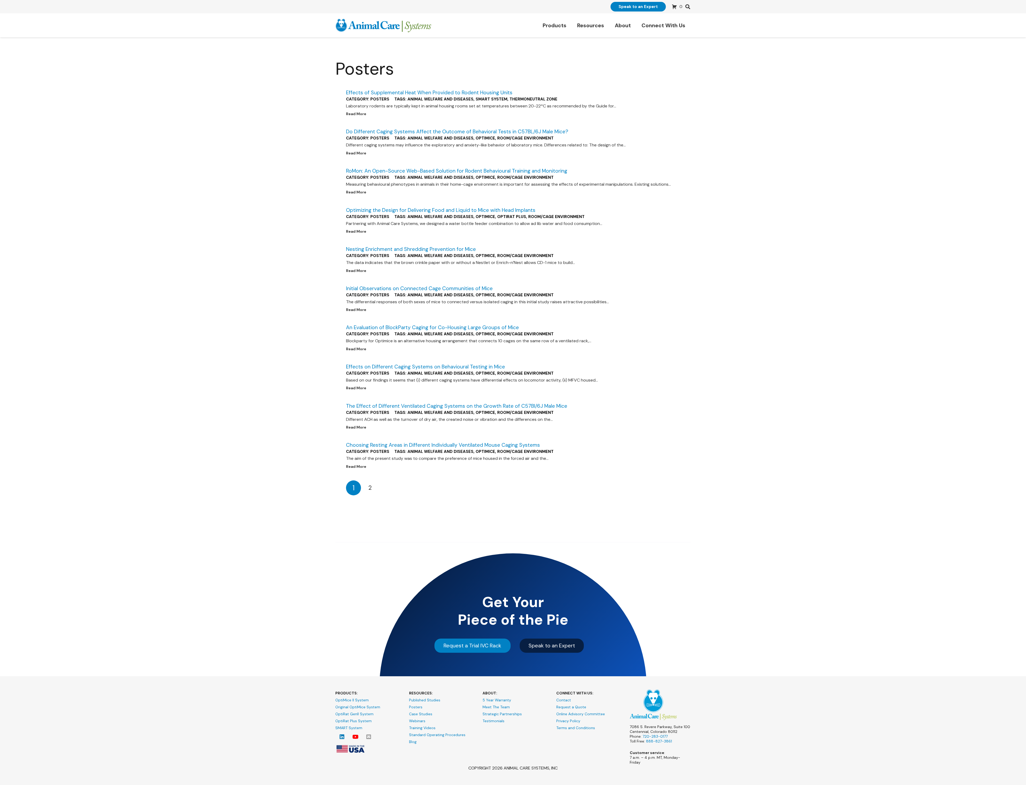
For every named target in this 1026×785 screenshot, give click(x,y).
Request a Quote (571, 707)
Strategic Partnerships (502, 714)
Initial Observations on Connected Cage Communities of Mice (419, 288)
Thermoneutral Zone (533, 99)
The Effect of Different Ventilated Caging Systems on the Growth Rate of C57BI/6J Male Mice (456, 406)
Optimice (485, 138)
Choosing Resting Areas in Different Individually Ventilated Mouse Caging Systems (443, 445)
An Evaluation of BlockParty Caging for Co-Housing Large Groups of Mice (432, 327)
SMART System (491, 99)
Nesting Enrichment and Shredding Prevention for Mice (411, 249)
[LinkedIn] (342, 737)
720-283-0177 (655, 736)
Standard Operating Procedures (437, 734)
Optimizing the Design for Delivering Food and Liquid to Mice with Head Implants (440, 210)
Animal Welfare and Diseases (440, 99)
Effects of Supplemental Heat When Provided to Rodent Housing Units (429, 92)
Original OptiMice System (357, 707)
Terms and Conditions (575, 727)
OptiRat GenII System (354, 714)
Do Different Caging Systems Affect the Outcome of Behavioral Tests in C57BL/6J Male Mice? (457, 131)
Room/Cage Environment (525, 138)
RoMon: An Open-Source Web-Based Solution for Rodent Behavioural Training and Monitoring (456, 171)
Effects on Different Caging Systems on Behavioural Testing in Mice (425, 366)
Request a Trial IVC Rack (472, 645)
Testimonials (493, 720)
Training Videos (422, 727)
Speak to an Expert (551, 645)
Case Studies (420, 714)
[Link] (383, 25)
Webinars (417, 720)
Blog (413, 741)
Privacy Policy (568, 720)
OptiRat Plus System (353, 720)
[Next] (386, 487)
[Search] (687, 7)
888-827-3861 (659, 741)
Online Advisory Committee (580, 714)
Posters (379, 99)
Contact (563, 700)
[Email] (368, 737)
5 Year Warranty (497, 700)
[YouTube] (355, 737)
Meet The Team (496, 707)
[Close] (697, 5)
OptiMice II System (352, 700)
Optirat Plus (511, 216)
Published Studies (424, 700)
